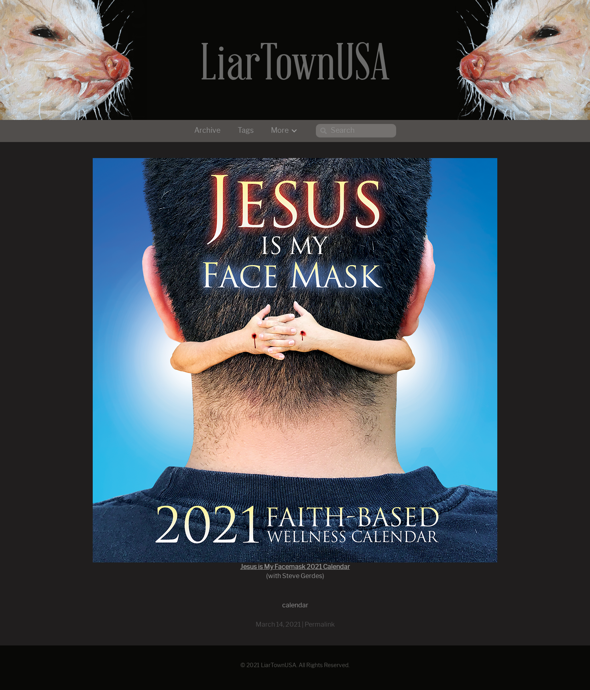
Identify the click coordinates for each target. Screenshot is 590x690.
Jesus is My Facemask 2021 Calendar (295, 567)
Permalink (320, 624)
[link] (207, 131)
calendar (295, 605)
